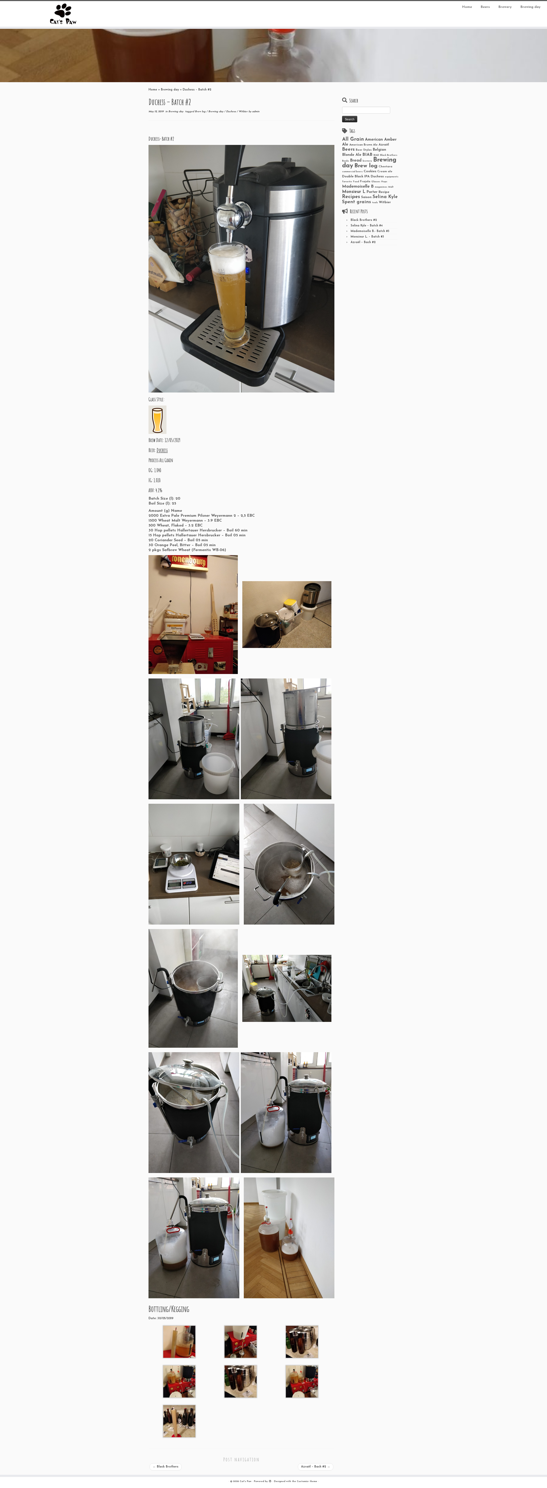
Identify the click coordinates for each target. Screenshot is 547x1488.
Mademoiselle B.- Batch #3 (370, 231)
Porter (372, 192)
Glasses (375, 182)
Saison (366, 197)
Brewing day (530, 7)
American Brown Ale (363, 144)
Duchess (231, 111)
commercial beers (352, 172)
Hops (384, 182)
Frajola (365, 181)
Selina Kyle (385, 197)
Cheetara (385, 166)
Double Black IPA (356, 176)
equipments (391, 177)
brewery (367, 161)
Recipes (351, 196)
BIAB (367, 155)
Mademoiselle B (358, 186)
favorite (347, 182)
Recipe (384, 192)
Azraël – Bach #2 (315, 1466)
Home (467, 7)
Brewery (505, 7)
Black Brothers (165, 1466)
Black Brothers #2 (364, 220)
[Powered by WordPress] (270, 1480)
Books (345, 161)
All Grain (353, 139)
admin (255, 111)
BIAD (376, 155)
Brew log (200, 111)
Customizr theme (307, 1481)
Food (356, 182)
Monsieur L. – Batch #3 (367, 236)
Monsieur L (353, 192)
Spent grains (356, 202)
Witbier (244, 111)
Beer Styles (364, 150)
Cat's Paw (245, 1481)
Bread (356, 161)
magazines (381, 187)
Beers (485, 7)
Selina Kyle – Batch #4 (367, 225)
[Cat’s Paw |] (63, 14)
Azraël (384, 144)
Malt (391, 187)
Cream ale (384, 171)
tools (375, 202)
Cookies (370, 171)
